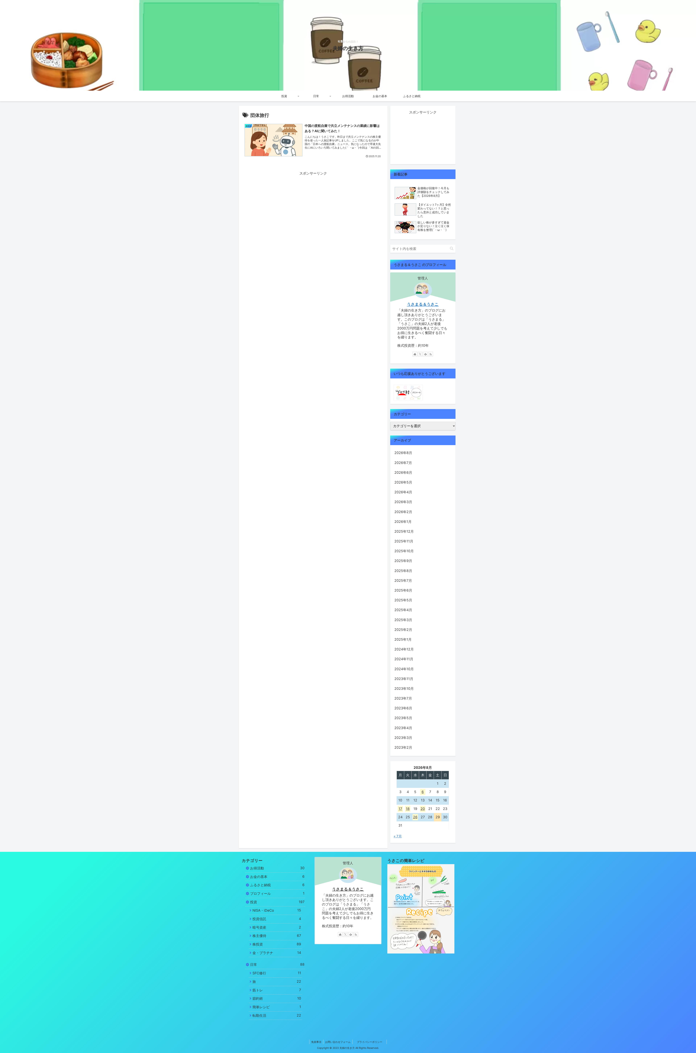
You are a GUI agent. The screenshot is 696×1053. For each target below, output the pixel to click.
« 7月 (398, 836)
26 (415, 817)
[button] (451, 248)
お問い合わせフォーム (338, 1041)
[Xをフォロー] (420, 354)
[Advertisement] (313, 202)
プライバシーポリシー (372, 1041)
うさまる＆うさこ (423, 304)
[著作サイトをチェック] (415, 354)
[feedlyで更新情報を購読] (425, 354)
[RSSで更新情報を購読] (430, 354)
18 (408, 809)
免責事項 (316, 1041)
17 (400, 809)
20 (422, 809)
